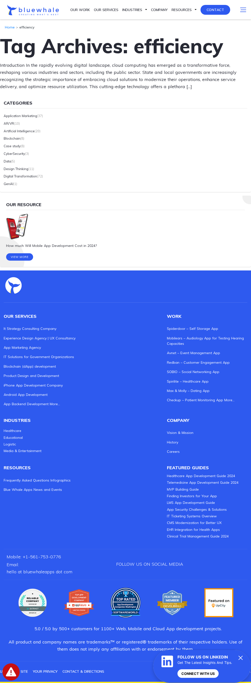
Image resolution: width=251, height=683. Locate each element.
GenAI (8, 184)
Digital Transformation (20, 176)
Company (159, 10)
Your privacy (45, 671)
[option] (125, 231)
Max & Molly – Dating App (188, 390)
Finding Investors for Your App (192, 496)
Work (174, 316)
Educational (13, 437)
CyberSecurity (14, 154)
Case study (12, 146)
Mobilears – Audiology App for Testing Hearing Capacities (205, 341)
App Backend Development (26, 404)
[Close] (241, 658)
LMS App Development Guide (191, 502)
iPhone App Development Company (33, 385)
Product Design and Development (31, 376)
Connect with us (198, 673)
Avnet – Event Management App (193, 353)
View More (20, 257)
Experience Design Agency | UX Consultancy (39, 338)
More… (55, 404)
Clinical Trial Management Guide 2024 (198, 536)
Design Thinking (16, 169)
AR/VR (9, 123)
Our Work (80, 10)
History (172, 442)
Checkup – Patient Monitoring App (195, 400)
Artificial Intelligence (19, 131)
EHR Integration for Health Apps (193, 529)
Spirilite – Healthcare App (188, 381)
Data (7, 161)
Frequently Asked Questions (26, 480)
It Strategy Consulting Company (30, 328)
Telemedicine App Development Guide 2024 (202, 482)
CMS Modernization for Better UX (194, 523)
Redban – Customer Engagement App (198, 362)
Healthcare (12, 431)
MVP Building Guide (183, 489)
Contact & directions (83, 671)
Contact (215, 10)
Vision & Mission (180, 432)
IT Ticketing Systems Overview (192, 516)
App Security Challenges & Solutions (197, 509)
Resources (182, 10)
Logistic (10, 444)
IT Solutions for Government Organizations (39, 357)
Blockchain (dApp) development (30, 366)
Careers (173, 451)
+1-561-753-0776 (42, 557)
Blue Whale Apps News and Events (33, 489)
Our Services (106, 10)
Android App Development (26, 394)
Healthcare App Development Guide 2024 (201, 476)
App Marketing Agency (22, 347)
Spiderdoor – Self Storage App (192, 328)
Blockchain (12, 138)
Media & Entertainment (22, 451)
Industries (132, 10)
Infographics (60, 480)
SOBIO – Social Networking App (193, 372)
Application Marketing (20, 116)
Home (10, 27)
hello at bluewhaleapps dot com (39, 572)
